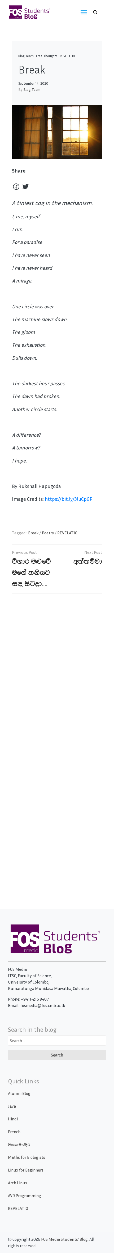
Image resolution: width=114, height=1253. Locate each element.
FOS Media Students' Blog (64, 1239)
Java (12, 1106)
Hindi (13, 1118)
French (14, 1131)
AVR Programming (24, 1195)
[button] (95, 12)
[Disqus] (57, 674)
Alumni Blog (19, 1093)
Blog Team (26, 56)
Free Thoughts (47, 56)
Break (33, 532)
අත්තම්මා (87, 560)
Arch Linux (17, 1182)
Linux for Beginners (25, 1170)
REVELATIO (67, 56)
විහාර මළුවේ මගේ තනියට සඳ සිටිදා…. (31, 572)
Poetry (48, 532)
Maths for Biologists (26, 1157)
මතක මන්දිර (19, 1144)
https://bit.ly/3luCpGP (69, 499)
